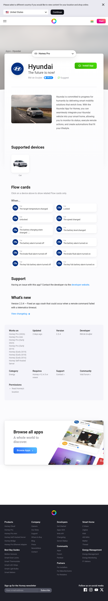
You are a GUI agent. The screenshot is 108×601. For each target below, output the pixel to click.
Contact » (60, 374)
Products (8, 522)
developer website (80, 284)
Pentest (60, 558)
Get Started (61, 526)
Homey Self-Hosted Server (15, 537)
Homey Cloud (9, 526)
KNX (84, 533)
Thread (85, 544)
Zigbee (85, 530)
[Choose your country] (91, 21)
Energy (12, 374)
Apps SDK (61, 530)
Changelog (61, 537)
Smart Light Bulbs (11, 569)
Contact (34, 552)
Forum (59, 554)
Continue (57, 12)
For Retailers (62, 575)
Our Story (35, 530)
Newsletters (36, 548)
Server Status (62, 541)
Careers (34, 526)
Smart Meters (9, 572)
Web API (60, 533)
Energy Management (90, 554)
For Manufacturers (64, 571)
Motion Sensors (10, 554)
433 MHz (85, 537)
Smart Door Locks (11, 558)
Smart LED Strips (11, 565)
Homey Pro (8, 530)
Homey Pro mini (10, 533)
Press (33, 544)
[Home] (54, 21)
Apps (8, 51)
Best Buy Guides (12, 550)
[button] (25, 12)
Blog (33, 541)
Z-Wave (85, 526)
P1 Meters (86, 561)
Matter (85, 541)
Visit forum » (85, 374)
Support (34, 533)
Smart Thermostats (12, 561)
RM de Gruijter (86, 334)
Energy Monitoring (89, 558)
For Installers (62, 567)
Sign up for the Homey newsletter (20, 585)
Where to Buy (36, 537)
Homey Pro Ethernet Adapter (15, 544)
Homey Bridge (10, 541)
